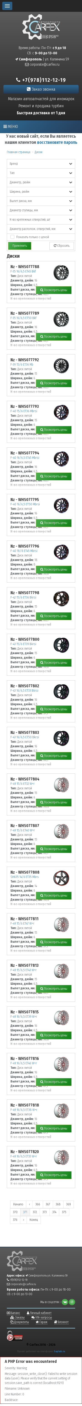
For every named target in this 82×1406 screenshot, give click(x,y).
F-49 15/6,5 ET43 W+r (23, 970)
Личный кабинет (40, 1313)
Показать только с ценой (32, 237)
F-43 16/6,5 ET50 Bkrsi (24, 737)
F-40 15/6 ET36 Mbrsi (23, 411)
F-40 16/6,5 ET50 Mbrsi (25, 504)
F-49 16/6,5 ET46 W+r (23, 1063)
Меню (12, 126)
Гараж (43, 1322)
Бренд (14, 164)
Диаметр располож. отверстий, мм (33, 229)
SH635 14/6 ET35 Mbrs (24, 877)
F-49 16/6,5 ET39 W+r (23, 1017)
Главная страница (18, 152)
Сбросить (62, 246)
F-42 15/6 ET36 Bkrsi (23, 597)
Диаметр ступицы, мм (24, 210)
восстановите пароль (57, 142)
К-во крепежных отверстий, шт (30, 220)
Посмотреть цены (55, 290)
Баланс (15, 1313)
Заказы (19, 1317)
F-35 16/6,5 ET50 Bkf (23, 318)
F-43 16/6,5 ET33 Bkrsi (24, 691)
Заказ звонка (43, 89)
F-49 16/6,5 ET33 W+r (23, 1156)
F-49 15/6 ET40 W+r (22, 830)
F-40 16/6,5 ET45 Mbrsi (24, 458)
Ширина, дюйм (19, 192)
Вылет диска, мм (21, 201)
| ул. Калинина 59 (43, 59)
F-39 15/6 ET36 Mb (21, 364)
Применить (20, 246)
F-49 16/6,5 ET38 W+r (23, 1110)
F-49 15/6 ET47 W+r (22, 923)
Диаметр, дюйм (20, 182)
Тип (12, 173)
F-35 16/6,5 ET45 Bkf (23, 271)
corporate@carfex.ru (44, 64)
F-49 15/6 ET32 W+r (22, 784)
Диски (38, 152)
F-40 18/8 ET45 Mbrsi (23, 551)
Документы (21, 1322)
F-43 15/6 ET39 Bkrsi (23, 644)
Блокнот (63, 1322)
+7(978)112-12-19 (43, 80)
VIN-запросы (43, 1317)
